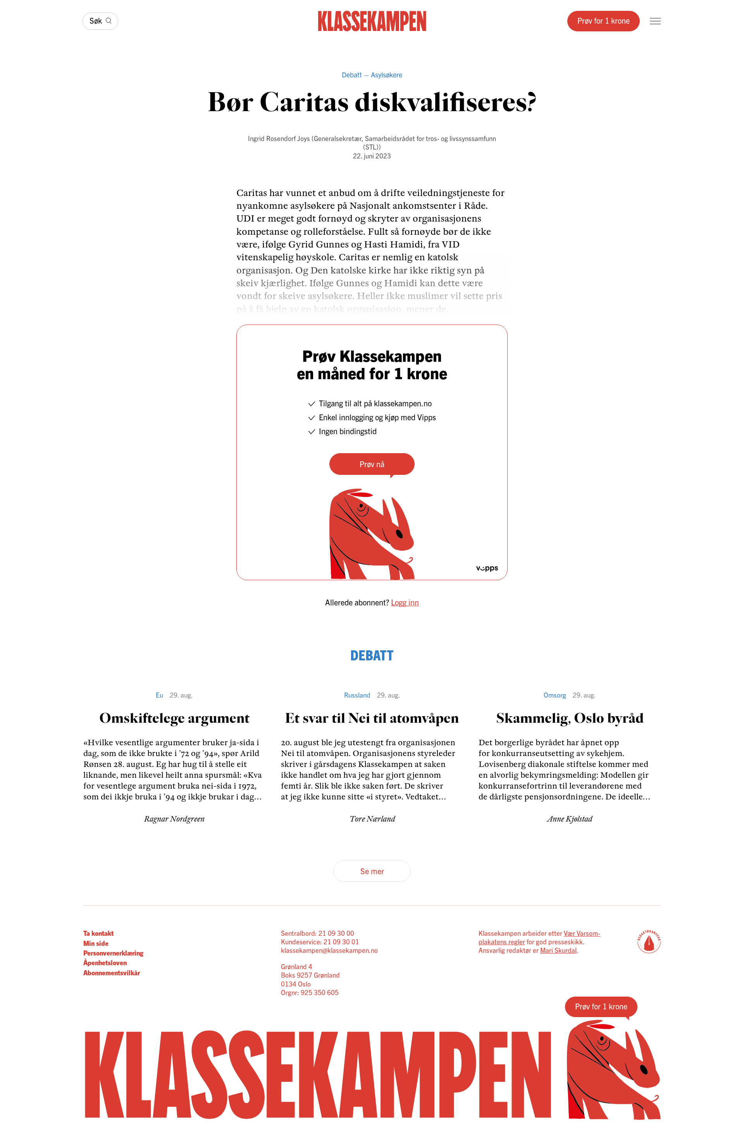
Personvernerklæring (113, 953)
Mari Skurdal (558, 950)
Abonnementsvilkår (111, 972)
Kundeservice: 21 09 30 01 (320, 941)
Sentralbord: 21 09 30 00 (317, 933)
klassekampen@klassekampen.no (329, 950)
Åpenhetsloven (105, 962)
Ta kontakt (98, 933)
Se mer (372, 871)
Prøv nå (372, 464)
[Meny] (655, 21)
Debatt (352, 74)
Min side (95, 943)
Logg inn (405, 602)
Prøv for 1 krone (603, 20)
